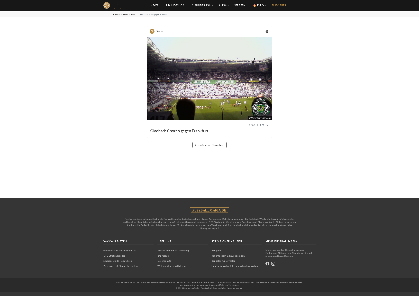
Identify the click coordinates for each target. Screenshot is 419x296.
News (154, 5)
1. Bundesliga (175, 5)
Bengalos (216, 250)
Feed (133, 14)
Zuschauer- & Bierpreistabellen (120, 266)
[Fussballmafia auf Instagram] (273, 264)
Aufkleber (279, 5)
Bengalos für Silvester (223, 260)
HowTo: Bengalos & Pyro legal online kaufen (234, 266)
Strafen (240, 5)
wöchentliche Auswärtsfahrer (119, 250)
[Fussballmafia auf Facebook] (267, 264)
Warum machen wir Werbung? (174, 250)
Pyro (260, 5)
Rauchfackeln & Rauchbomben (228, 255)
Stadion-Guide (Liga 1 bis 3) (118, 260)
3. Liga (222, 5)
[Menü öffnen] (117, 5)
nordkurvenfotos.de (262, 118)
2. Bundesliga (201, 5)
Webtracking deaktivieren (171, 266)
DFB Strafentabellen (114, 255)
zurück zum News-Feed (211, 144)
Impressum (163, 255)
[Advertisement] (209, 175)
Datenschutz (164, 260)
